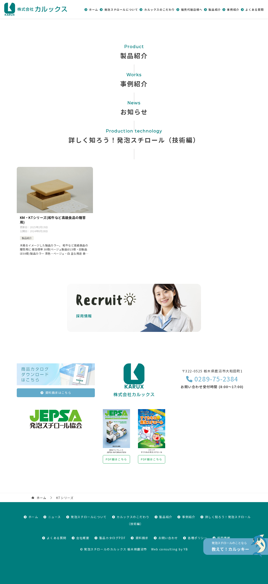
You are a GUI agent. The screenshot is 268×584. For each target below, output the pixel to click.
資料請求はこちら (58, 392)
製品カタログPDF (112, 538)
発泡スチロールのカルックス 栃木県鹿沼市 (115, 549)
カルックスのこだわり (159, 10)
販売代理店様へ (191, 10)
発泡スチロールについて (121, 10)
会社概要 (82, 538)
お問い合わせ (168, 538)
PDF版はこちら (116, 459)
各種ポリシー (197, 538)
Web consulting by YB (169, 549)
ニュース (54, 517)
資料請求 (141, 538)
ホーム (93, 10)
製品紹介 (215, 10)
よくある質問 (254, 10)
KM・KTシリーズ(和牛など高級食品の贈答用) (53, 220)
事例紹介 (233, 10)
